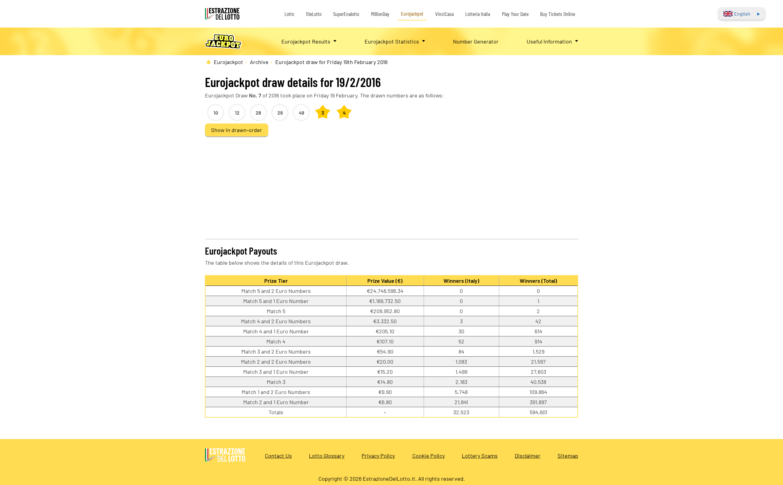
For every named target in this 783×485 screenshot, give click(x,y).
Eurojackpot (412, 13)
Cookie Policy (428, 455)
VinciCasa (444, 13)
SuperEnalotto (346, 13)
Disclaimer (527, 455)
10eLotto (313, 13)
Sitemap (568, 455)
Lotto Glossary (326, 455)
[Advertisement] (391, 187)
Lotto (289, 13)
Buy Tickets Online (557, 13)
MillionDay (380, 13)
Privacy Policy (378, 455)
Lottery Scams (480, 455)
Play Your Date (515, 13)
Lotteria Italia (477, 13)
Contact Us (278, 455)
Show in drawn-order (236, 130)
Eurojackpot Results (305, 41)
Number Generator (476, 41)
